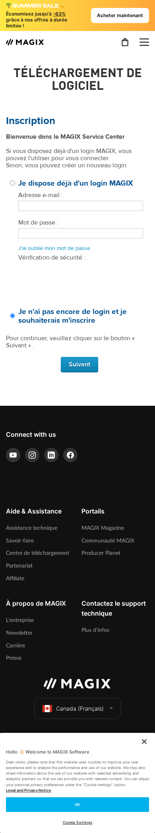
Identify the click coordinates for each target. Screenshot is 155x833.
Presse (13, 658)
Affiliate (15, 578)
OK (77, 804)
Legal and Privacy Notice (28, 790)
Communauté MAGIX (107, 541)
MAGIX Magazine (102, 528)
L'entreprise (20, 620)
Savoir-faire (20, 541)
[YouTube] (13, 455)
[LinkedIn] (51, 455)
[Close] (144, 741)
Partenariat (19, 566)
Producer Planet (100, 553)
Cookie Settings (77, 822)
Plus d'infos (95, 630)
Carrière (15, 646)
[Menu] (144, 42)
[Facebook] (70, 455)
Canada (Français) (80, 708)
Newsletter (19, 633)
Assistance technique (31, 528)
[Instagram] (32, 455)
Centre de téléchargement (37, 553)
